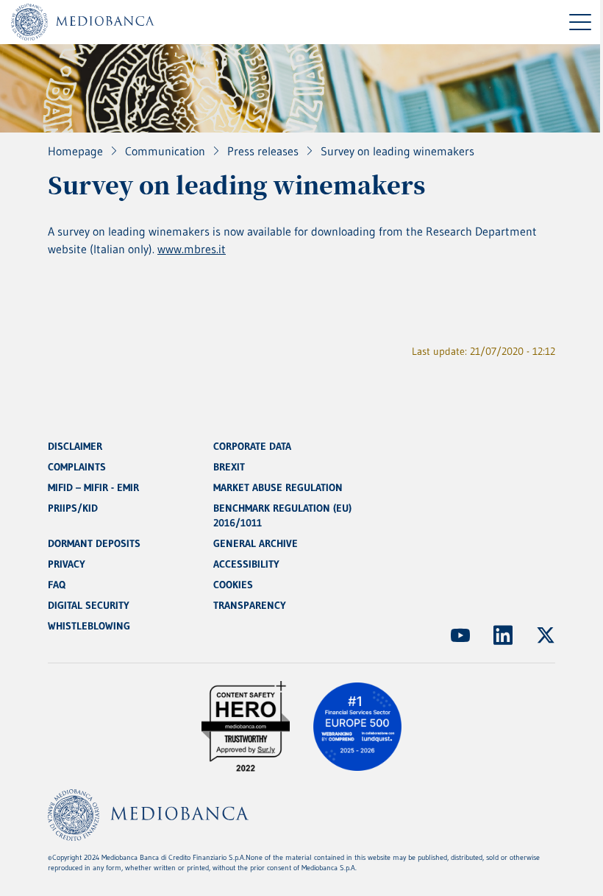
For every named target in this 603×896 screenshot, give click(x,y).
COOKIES (233, 584)
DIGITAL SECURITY (88, 605)
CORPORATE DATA (252, 446)
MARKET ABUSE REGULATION (278, 487)
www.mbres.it (191, 248)
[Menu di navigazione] (580, 22)
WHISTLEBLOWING (89, 625)
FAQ (56, 584)
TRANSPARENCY (249, 605)
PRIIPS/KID (73, 508)
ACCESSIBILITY (246, 564)
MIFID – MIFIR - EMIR (93, 487)
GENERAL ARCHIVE (255, 543)
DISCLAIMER (75, 446)
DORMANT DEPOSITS (94, 543)
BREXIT (229, 466)
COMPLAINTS (77, 466)
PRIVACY (66, 564)
